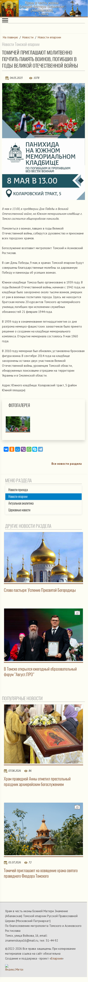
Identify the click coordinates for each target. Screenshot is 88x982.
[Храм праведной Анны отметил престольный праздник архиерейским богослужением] (43, 734)
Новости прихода (18, 490)
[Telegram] (40, 449)
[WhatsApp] (29, 449)
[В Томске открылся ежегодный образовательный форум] (43, 634)
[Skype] (34, 449)
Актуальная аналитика (20, 503)
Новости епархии (49, 37)
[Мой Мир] (17, 449)
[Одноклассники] (11, 449)
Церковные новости (19, 510)
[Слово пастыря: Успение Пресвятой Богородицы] (43, 557)
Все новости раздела (66, 464)
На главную (10, 37)
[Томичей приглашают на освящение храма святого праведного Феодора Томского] (43, 829)
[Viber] (23, 449)
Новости (27, 37)
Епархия (56, 958)
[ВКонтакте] (6, 449)
